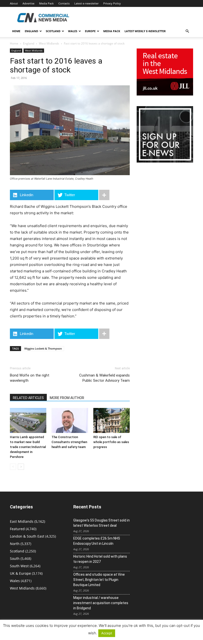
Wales (72, 31)
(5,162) (27, 521)
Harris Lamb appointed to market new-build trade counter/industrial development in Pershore (28, 447)
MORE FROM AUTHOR (67, 398)
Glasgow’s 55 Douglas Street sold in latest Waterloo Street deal (101, 522)
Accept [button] (106, 633)
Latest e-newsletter (86, 3)
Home (16, 31)
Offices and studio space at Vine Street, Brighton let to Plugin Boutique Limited (99, 579)
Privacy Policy (112, 3)
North (15, 543)
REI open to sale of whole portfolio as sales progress (111, 442)
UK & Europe (20, 573)
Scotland (53, 31)
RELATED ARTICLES (28, 398)
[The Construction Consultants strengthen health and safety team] (69, 420)
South (15, 558)
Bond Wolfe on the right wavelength (29, 378)
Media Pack (46, 3)
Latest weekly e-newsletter (145, 31)
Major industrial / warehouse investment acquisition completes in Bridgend (100, 603)
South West (19, 566)
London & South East (27, 536)
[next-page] (21, 467)
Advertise (28, 3)
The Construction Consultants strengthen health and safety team (69, 442)
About (14, 3)
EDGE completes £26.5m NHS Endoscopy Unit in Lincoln (96, 540)
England (28, 43)
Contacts (64, 3)
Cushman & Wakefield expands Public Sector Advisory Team (104, 378)
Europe (90, 31)
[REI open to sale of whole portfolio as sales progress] (111, 420)
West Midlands (49, 43)
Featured (17, 528)
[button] (187, 31)
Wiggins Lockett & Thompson (43, 348)
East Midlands (21, 521)
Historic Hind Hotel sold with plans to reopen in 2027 (100, 559)
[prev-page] (13, 467)
